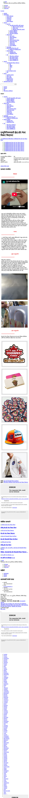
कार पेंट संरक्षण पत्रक (11, 71)
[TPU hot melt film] (6, 542)
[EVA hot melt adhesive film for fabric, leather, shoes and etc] (14, 549)
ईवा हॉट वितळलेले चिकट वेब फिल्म (11, 481)
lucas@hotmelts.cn (8, 586)
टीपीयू (11, 67)
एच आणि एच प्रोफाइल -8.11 (8, 558)
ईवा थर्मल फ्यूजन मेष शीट (6, 606)
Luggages (9, 46)
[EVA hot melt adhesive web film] (8, 536)
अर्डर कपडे (12, 36)
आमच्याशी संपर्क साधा (8, 81)
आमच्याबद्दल (6, 14)
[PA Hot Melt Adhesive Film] (7, 530)
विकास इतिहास (10, 21)
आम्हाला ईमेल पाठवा (5, 166)
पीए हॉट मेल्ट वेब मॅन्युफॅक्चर (20, 603)
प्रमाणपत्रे (9, 20)
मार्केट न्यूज (9, 76)
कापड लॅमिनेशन (13, 45)
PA (10, 69)
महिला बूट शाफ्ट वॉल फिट (17, 26)
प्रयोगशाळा (9, 18)
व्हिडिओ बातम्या (10, 79)
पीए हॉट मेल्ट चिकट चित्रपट (8, 533)
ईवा (10, 64)
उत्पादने (5, 61)
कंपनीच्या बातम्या (10, 75)
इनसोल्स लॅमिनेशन (13, 30)
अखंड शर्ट (12, 38)
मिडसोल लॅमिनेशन (13, 32)
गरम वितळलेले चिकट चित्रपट (13, 63)
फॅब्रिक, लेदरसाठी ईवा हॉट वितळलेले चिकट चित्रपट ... (14, 552)
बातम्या (5, 73)
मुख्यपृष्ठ (5, 13)
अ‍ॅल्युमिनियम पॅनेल (13, 53)
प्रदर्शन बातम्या (10, 80)
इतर (7, 54)
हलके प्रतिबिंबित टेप (14, 60)
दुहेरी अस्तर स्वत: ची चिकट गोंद (7, 603)
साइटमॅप (2, 602)
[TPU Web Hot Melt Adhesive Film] (8, 524)
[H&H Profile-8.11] (7, 555)
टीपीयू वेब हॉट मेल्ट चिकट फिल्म (8, 527)
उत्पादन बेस (9, 17)
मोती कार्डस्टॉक (24, 605)
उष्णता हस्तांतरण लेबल (14, 40)
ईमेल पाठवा (3, 609)
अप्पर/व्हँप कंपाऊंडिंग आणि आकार (17, 25)
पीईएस (11, 65)
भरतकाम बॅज (12, 44)
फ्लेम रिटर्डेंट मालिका (14, 58)
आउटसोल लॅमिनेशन (14, 33)
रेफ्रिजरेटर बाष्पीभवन (14, 56)
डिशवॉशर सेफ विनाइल (16, 606)
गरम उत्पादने (22, 601)
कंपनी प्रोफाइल (10, 16)
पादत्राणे (8, 24)
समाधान (5, 22)
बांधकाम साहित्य (10, 50)
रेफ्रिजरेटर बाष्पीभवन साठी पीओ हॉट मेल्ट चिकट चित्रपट (16, 482)
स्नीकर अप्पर (15, 28)
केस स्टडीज (9, 77)
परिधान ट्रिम (9, 34)
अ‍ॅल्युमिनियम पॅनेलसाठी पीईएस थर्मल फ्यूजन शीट (11, 605)
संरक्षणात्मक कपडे (13, 41)
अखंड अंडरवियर (13, 37)
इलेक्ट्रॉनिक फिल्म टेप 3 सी (12, 48)
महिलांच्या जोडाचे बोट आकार (18, 29)
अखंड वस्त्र (12, 42)
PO (10, 68)
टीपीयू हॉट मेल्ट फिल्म (6, 545)
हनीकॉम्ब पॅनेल (13, 52)
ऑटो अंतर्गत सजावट (14, 57)
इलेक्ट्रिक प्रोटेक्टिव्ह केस (15, 49)
